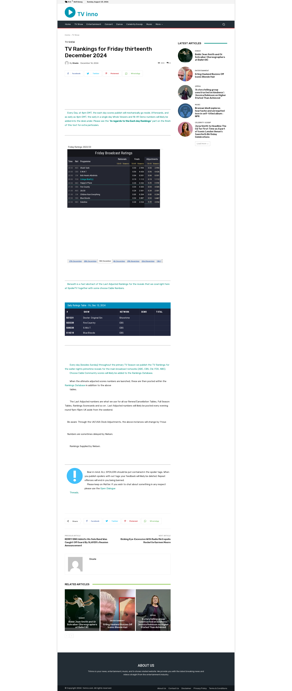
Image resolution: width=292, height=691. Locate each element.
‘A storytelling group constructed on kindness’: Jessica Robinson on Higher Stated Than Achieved (153, 623)
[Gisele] (67, 63)
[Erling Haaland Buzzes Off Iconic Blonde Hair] (117, 610)
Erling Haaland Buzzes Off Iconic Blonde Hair (117, 626)
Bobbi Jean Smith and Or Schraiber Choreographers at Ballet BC (82, 624)
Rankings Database (142, 373)
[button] (223, 24)
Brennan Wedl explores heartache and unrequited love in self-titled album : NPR (210, 112)
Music (197, 105)
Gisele (75, 63)
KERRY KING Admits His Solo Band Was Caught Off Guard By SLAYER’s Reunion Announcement (86, 542)
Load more (201, 143)
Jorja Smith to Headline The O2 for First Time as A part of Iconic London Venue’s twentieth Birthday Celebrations (210, 131)
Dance (82, 618)
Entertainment (117, 621)
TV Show (75, 35)
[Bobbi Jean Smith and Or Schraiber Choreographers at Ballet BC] (82, 610)
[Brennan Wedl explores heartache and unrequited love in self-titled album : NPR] (185, 110)
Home (67, 35)
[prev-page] (67, 636)
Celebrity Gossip (203, 122)
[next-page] (71, 636)
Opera (153, 615)
